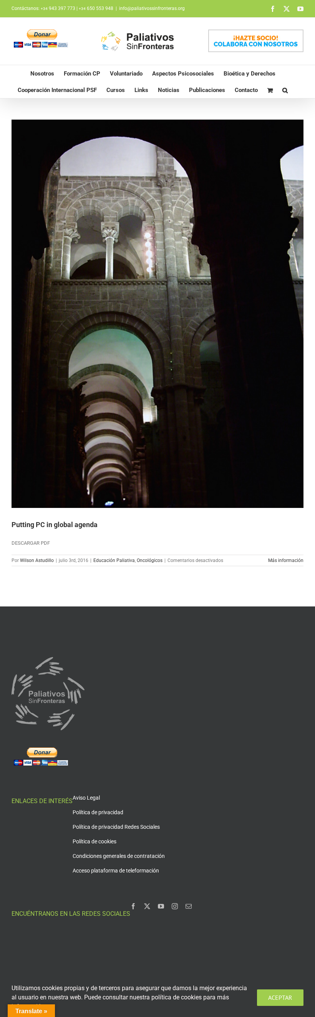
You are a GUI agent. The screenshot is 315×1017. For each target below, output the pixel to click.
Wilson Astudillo (37, 560)
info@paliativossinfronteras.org (152, 8)
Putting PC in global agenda (55, 525)
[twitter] (147, 906)
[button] (285, 90)
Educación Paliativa (114, 560)
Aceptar (280, 997)
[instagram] (175, 906)
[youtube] (161, 906)
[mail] (189, 906)
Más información (285, 560)
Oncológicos (149, 560)
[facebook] (133, 906)
